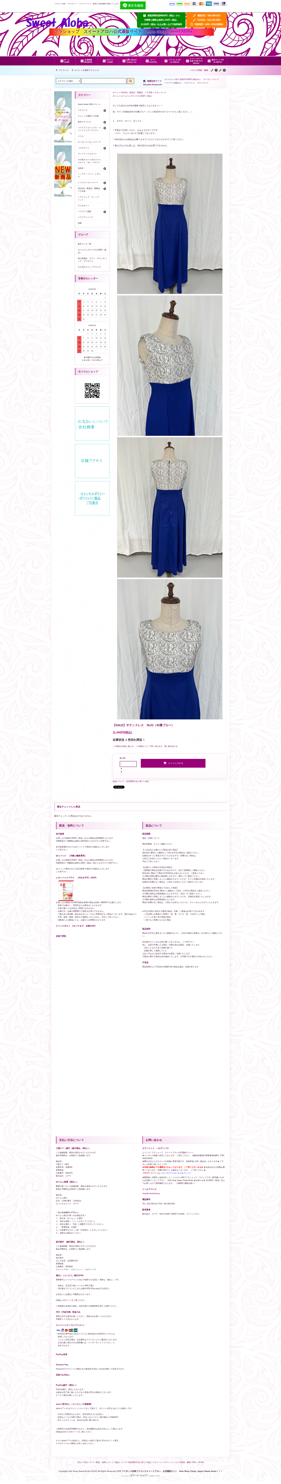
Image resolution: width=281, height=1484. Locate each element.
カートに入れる (175, 763)
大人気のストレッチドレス (89, 267)
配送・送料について (104, 1462)
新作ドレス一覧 (84, 244)
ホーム (115, 93)
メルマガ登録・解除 (199, 70)
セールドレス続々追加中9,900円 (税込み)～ (183, 79)
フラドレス (63, 70)
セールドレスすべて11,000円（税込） (137, 96)
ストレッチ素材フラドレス (86, 70)
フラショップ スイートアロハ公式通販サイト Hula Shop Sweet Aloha (123, 31)
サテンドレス (203, 83)
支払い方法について (85, 1462)
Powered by (125, 1476)
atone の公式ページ (70, 1432)
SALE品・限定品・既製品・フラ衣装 (136, 93)
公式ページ (67, 1300)
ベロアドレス (189, 83)
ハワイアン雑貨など (173, 83)
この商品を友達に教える (123, 746)
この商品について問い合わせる (149, 746)
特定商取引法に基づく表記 (137, 781)
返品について (118, 781)
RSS (194, 1462)
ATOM (201, 1462)
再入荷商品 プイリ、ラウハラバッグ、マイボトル (92, 259)
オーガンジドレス (211, 79)
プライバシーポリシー (162, 1462)
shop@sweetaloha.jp (151, 1193)
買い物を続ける (171, 746)
